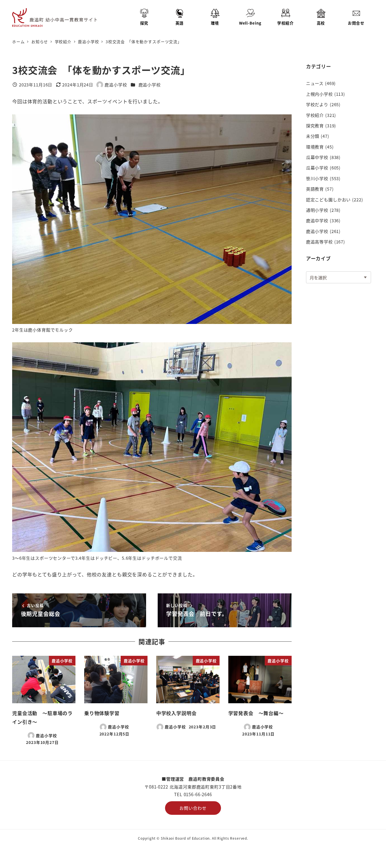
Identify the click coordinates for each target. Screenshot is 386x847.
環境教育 (315, 146)
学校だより (317, 104)
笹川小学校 (317, 178)
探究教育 (315, 125)
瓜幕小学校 (317, 167)
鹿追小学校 (149, 84)
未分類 (313, 136)
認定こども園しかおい (328, 199)
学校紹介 (315, 115)
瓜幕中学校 (317, 157)
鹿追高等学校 (319, 241)
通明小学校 (317, 210)
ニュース (315, 83)
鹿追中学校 (317, 220)
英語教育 (315, 189)
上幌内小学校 (319, 94)
